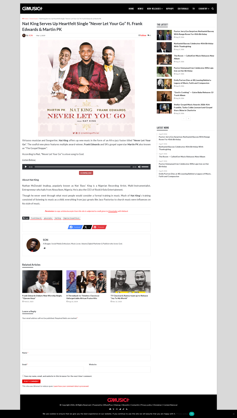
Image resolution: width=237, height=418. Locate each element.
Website (93, 364)
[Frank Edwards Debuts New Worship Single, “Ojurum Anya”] (42, 281)
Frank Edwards (36, 218)
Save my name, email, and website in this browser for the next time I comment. (58, 376)
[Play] (25, 166)
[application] (86, 167)
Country (203, 8)
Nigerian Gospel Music (71, 218)
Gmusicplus (112, 211)
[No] (233, 414)
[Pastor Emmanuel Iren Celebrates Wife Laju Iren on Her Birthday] (164, 72)
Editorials (183, 8)
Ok (192, 414)
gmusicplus (48, 218)
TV (193, 8)
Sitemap (117, 405)
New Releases (154, 8)
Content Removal (170, 405)
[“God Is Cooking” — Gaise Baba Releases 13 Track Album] (164, 96)
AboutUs (125, 405)
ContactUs (135, 405)
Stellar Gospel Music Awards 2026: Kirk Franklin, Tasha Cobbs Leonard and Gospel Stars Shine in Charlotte (193, 107)
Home (131, 8)
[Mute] (139, 166)
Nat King (58, 218)
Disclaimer (157, 405)
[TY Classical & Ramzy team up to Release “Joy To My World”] (131, 281)
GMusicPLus (108, 405)
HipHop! (170, 8)
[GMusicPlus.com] (32, 8)
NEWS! (140, 8)
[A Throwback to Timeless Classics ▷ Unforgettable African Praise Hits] (86, 281)
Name (25, 353)
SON (31, 35)
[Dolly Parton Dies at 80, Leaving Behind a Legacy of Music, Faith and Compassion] (164, 84)
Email (25, 364)
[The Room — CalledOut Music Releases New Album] (164, 59)
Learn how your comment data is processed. (71, 386)
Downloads (34, 18)
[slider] (145, 166)
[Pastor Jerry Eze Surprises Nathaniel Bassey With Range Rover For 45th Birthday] (164, 35)
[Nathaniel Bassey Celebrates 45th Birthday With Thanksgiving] (164, 47)
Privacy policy (146, 405)
